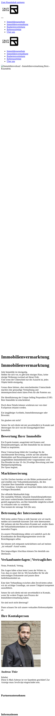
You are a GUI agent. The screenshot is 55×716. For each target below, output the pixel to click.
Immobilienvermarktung (17, 24)
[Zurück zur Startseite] (10, 14)
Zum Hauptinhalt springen (13, 2)
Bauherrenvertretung (16, 27)
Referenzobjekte (14, 29)
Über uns (11, 32)
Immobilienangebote (16, 22)
